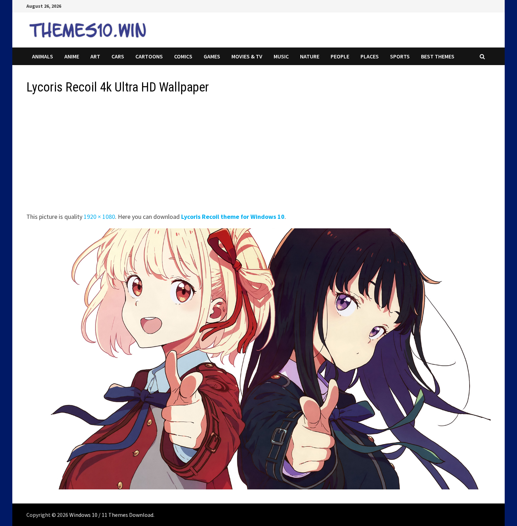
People (340, 56)
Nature (309, 56)
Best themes (437, 56)
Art (95, 56)
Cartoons (149, 56)
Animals (42, 56)
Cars (117, 56)
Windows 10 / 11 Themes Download (111, 514)
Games (212, 56)
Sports (400, 56)
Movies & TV (246, 56)
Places (369, 56)
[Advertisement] (237, 155)
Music (281, 56)
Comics (183, 56)
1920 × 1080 (99, 217)
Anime (71, 56)
